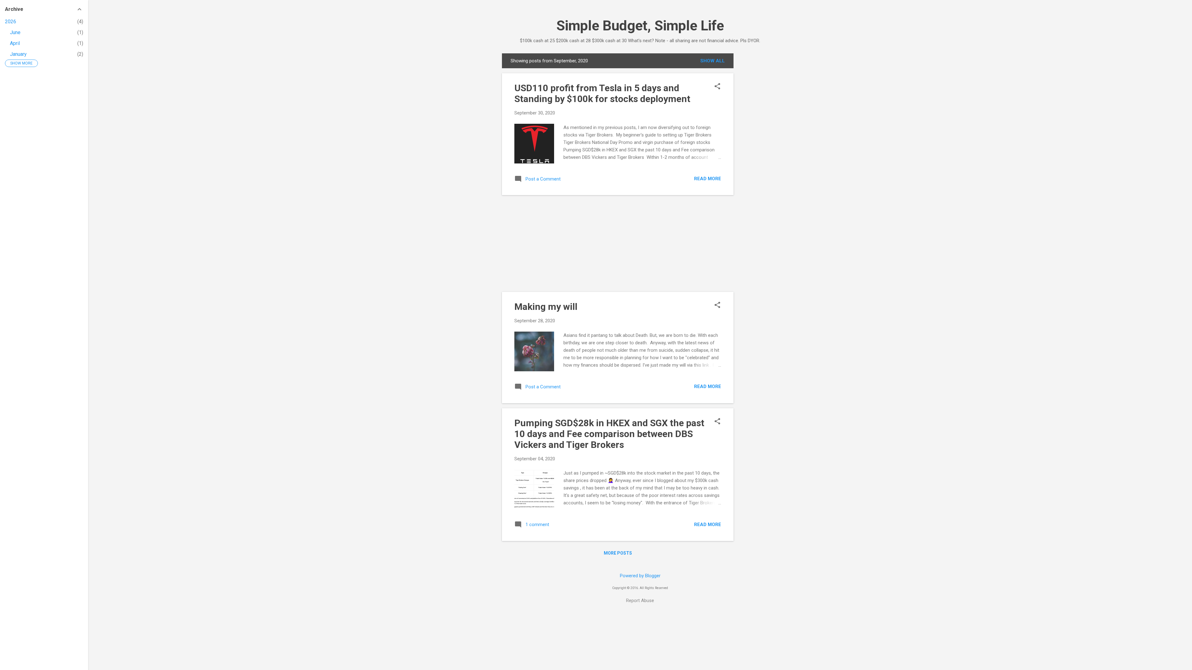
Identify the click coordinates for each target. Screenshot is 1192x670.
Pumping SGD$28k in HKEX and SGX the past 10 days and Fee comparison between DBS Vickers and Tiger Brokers (609, 434)
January (18, 54)
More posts (618, 553)
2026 (10, 22)
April (15, 43)
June (15, 32)
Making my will (545, 306)
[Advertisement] (758, 146)
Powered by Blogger (640, 575)
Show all (712, 61)
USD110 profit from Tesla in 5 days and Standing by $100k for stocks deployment (602, 93)
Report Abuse (640, 600)
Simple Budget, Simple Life (640, 25)
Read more (707, 178)
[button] (717, 87)
